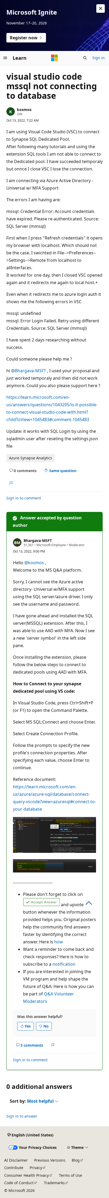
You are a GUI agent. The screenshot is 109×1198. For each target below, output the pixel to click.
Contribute (13, 1167)
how (58, 942)
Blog (76, 1160)
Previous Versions (49, 1160)
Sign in (98, 57)
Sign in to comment (23, 497)
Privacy (36, 1167)
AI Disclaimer (16, 1160)
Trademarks (54, 1182)
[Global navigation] (5, 58)
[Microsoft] (54, 57)
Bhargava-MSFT (38, 540)
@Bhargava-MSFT (29, 371)
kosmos (24, 109)
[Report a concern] (11, 483)
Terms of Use (70, 1175)
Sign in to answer (21, 1116)
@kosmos (34, 563)
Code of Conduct (19, 1182)
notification (63, 964)
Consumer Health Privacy (26, 1175)
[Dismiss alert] (100, 8)
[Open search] (85, 58)
